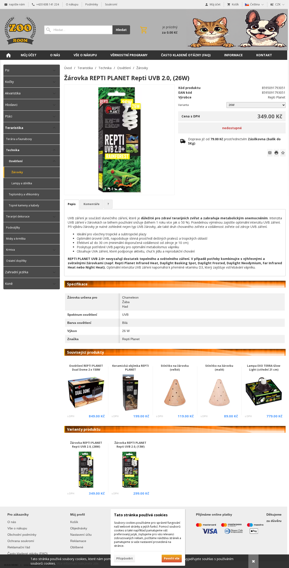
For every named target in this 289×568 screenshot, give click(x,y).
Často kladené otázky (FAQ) (27, 553)
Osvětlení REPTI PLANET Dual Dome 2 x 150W (86, 368)
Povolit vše (171, 558)
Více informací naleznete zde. (78, 563)
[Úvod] (19, 29)
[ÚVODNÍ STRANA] (8, 55)
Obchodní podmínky (21, 534)
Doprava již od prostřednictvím (234, 141)
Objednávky (78, 528)
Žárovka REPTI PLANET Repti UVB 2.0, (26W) (86, 445)
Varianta (183, 105)
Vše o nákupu (17, 528)
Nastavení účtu (81, 534)
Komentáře (92, 204)
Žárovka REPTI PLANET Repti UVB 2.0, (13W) (130, 445)
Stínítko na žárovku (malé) (219, 368)
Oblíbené (76, 547)
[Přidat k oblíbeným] (283, 153)
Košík (74, 522)
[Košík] (158, 30)
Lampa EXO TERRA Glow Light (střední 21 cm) (263, 368)
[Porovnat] (270, 153)
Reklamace (78, 541)
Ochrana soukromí (20, 541)
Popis (72, 204)
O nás (11, 522)
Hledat (121, 30)
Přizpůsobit (124, 558)
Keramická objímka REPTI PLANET (130, 368)
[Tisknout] (276, 153)
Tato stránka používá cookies (141, 514)
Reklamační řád (18, 547)
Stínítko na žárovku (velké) (175, 368)
